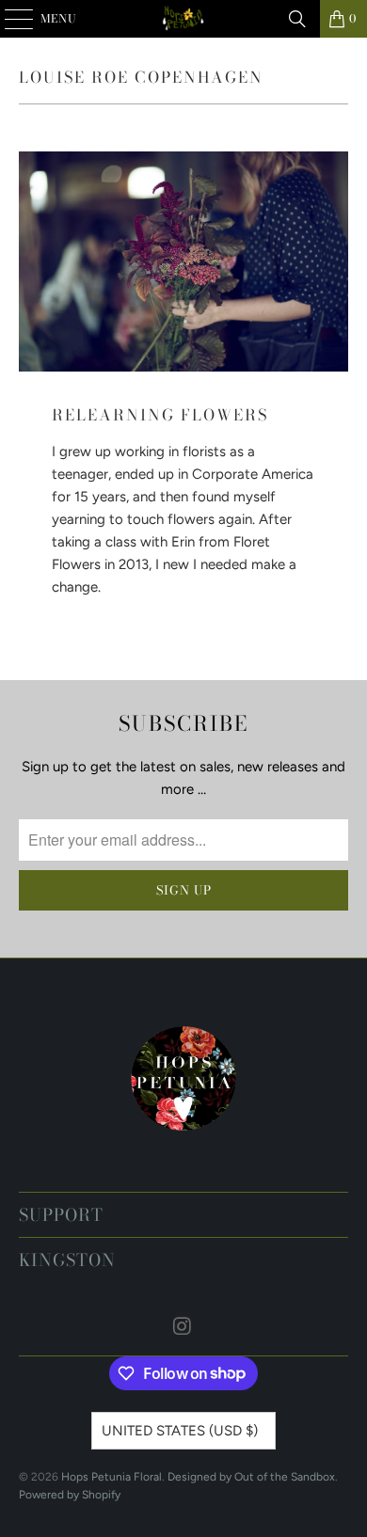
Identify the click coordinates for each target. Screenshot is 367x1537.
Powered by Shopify (69, 1494)
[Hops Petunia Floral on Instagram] (182, 1327)
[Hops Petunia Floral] (184, 19)
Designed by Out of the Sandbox (251, 1476)
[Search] (297, 19)
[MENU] (10, 19)
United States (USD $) (180, 1430)
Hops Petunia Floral (111, 1476)
